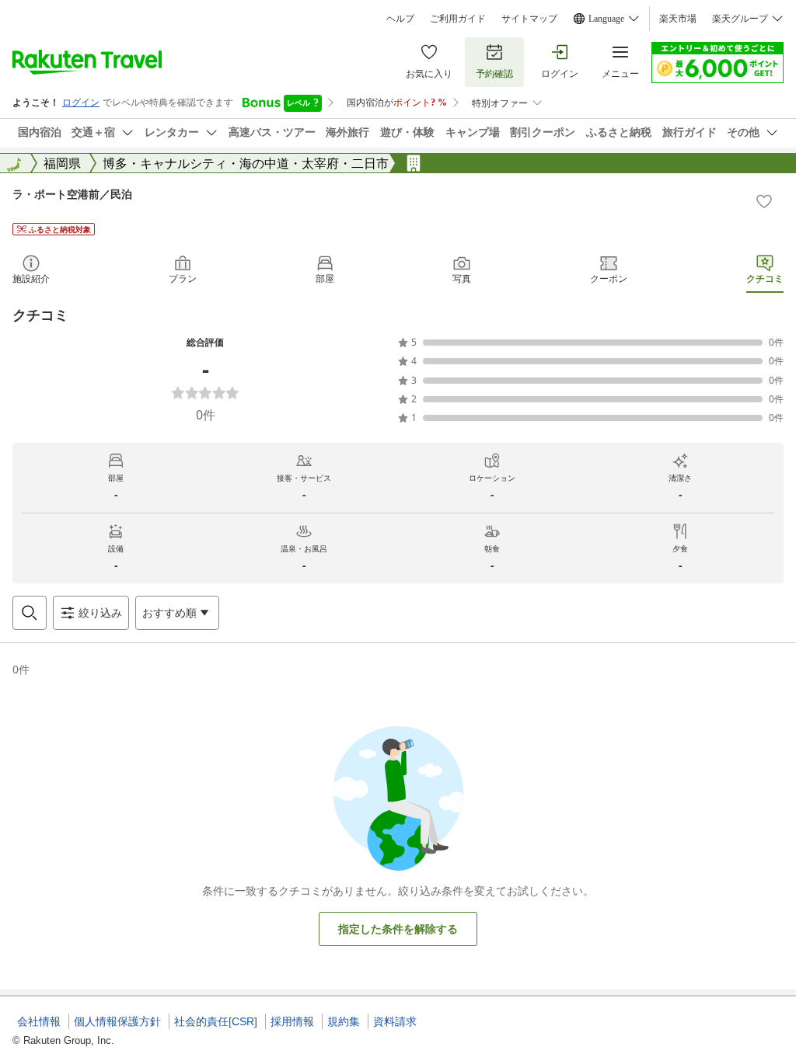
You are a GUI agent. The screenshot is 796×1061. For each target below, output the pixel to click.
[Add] (764, 201)
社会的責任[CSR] (215, 1021)
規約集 (343, 1021)
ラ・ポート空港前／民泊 (72, 193)
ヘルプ (400, 18)
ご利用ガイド (458, 18)
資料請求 (395, 1021)
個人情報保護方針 (117, 1021)
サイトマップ (529, 18)
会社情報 (39, 1021)
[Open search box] (29, 613)
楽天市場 (677, 18)
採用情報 (292, 1021)
